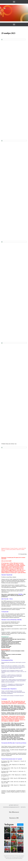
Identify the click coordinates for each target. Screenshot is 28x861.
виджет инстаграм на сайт (21, 851)
